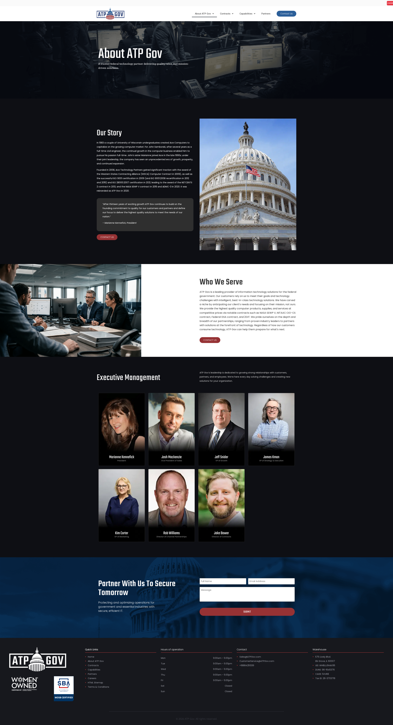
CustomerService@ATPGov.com (256, 661)
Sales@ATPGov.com (250, 656)
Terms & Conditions (98, 686)
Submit (247, 612)
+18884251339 (246, 665)
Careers (92, 678)
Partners (265, 13)
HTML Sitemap (95, 682)
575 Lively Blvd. (323, 656)
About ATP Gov (203, 13)
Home (91, 656)
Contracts (225, 13)
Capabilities (245, 13)
